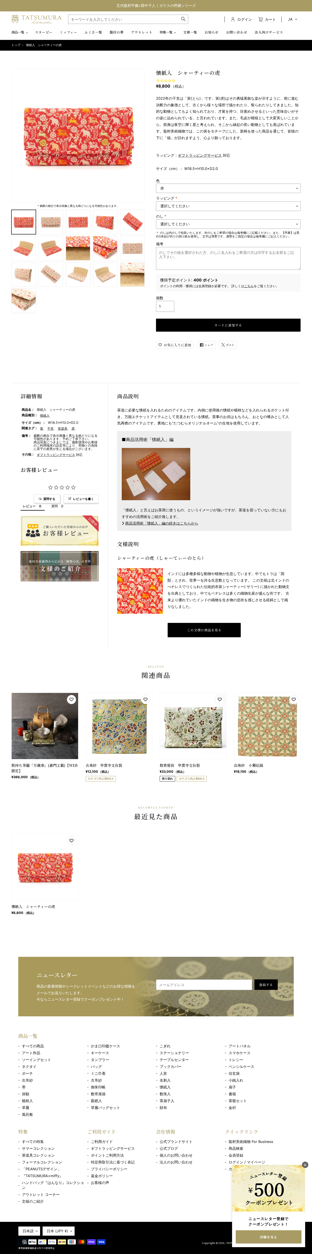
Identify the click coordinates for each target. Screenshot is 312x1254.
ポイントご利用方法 (107, 1155)
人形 (163, 1073)
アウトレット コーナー (41, 1194)
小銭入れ (236, 1080)
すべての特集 (33, 1141)
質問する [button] (49, 499)
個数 (159, 298)
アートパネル (240, 1046)
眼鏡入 (96, 1100)
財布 (163, 1107)
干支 (50, 428)
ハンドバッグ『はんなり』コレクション (53, 1185)
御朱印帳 (98, 1087)
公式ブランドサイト (176, 1141)
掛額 (25, 1094)
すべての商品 (33, 1046)
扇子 (232, 1087)
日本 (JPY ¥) (57, 1231)
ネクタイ (29, 1066)
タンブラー (100, 1059)
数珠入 (165, 1094)
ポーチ (27, 1073)
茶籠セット (238, 1100)
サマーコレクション (38, 1148)
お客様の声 (100, 1182)
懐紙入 (45, 415)
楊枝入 (27, 1100)
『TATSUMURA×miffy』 (42, 1175)
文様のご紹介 (33, 1201)
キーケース (100, 1053)
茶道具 (62, 428)
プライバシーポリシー (109, 1169)
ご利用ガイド (102, 1141)
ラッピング (166, 198)
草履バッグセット (105, 1107)
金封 (232, 1107)
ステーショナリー (174, 1053)
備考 (159, 244)
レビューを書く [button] (83, 499)
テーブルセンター (174, 1059)
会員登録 (236, 1155)
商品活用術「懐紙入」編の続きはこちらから (161, 523)
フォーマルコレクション (42, 1162)
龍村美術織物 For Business (251, 1141)
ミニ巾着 (98, 1073)
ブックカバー (171, 1066)
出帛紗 (27, 1080)
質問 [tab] (54, 506)
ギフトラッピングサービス (200, 155)
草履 (25, 1107)
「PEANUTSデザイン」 (41, 1169)
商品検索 (236, 1148)
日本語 (28, 1231)
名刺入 (165, 1080)
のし (161, 216)
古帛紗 (96, 1080)
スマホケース (240, 1053)
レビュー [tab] (29, 506)
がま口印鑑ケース (105, 1046)
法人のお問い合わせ (176, 1162)
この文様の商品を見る (204, 630)
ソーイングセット (36, 1059)
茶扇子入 (167, 1100)
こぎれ (165, 1046)
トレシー (236, 1059)
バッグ (96, 1066)
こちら (249, 286)
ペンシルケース (241, 1066)
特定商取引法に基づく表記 (113, 1162)
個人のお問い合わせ (176, 1155)
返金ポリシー (102, 1175)
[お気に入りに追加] (71, 699)
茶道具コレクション (38, 1155)
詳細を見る (268, 1237)
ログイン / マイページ (247, 1162)
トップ (15, 45)
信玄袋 (234, 1073)
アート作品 (31, 1053)
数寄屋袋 (98, 1094)
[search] (128, 19)
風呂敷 (27, 1114)
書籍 (232, 1094)
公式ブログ (169, 1148)
